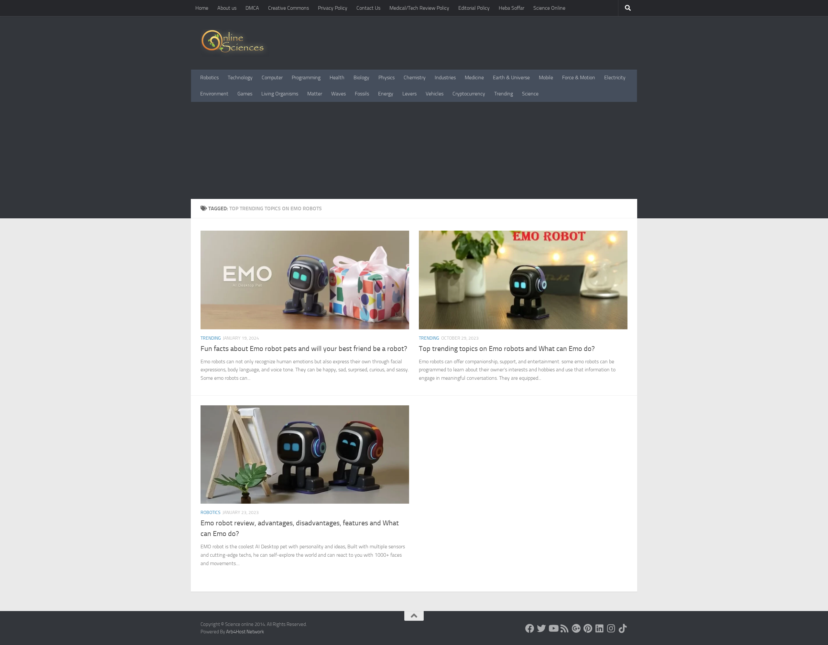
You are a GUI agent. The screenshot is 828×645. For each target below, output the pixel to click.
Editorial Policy (474, 8)
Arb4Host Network (245, 632)
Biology (361, 77)
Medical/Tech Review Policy (419, 8)
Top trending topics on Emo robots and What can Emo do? (507, 348)
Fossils (362, 94)
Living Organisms (279, 94)
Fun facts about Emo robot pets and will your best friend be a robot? (304, 348)
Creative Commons (288, 8)
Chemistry (415, 77)
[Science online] (529, 628)
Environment (214, 94)
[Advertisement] (414, 150)
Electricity (615, 77)
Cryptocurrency (468, 94)
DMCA (252, 8)
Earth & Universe (511, 77)
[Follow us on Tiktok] (622, 628)
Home (201, 8)
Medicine (474, 77)
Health (337, 77)
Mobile (546, 77)
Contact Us (368, 8)
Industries (445, 77)
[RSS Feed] (564, 628)
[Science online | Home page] (235, 43)
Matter (314, 94)
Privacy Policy (332, 8)
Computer (272, 77)
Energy (385, 94)
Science (530, 94)
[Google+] (576, 628)
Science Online (549, 8)
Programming (306, 77)
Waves (338, 94)
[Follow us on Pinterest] (588, 628)
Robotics (209, 77)
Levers (409, 94)
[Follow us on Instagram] (611, 628)
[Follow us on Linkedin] (599, 628)
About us (226, 8)
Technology (240, 77)
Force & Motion (578, 77)
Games (244, 94)
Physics (386, 77)
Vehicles (434, 94)
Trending (503, 94)
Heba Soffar (511, 8)
